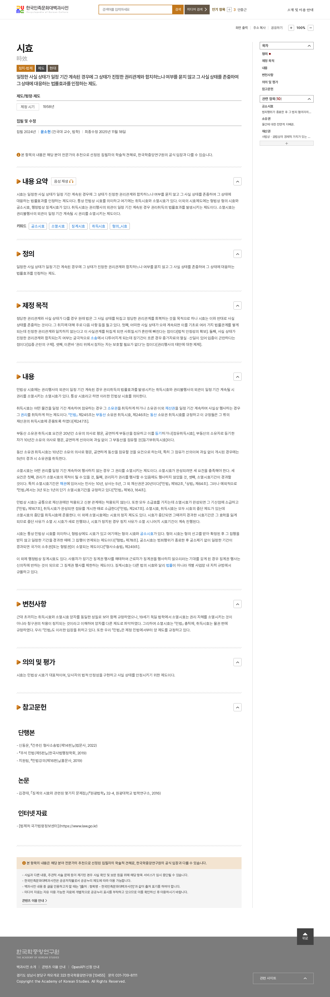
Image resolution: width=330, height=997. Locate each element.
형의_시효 (119, 226)
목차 (265, 46)
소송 (94, 338)
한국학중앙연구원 (38, 953)
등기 (158, 433)
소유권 (113, 408)
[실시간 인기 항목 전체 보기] (229, 9)
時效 (22, 58)
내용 (265, 68)
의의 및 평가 (270, 82)
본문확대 (291, 28)
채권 (63, 483)
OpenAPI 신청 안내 (85, 967)
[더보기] (287, 143)
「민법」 (72, 415)
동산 (153, 415)
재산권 (170, 408)
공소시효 (37, 226)
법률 (169, 565)
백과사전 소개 (26, 967)
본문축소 (311, 28)
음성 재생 (61, 181)
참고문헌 (267, 89)
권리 (24, 415)
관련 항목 (271, 99)
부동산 (101, 415)
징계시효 (78, 226)
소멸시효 (58, 226)
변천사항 (267, 75)
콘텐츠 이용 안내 (33, 901)
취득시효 (98, 226)
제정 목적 (268, 61)
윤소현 (46, 132)
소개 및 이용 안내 (300, 10)
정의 (265, 54)
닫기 (237, 181)
